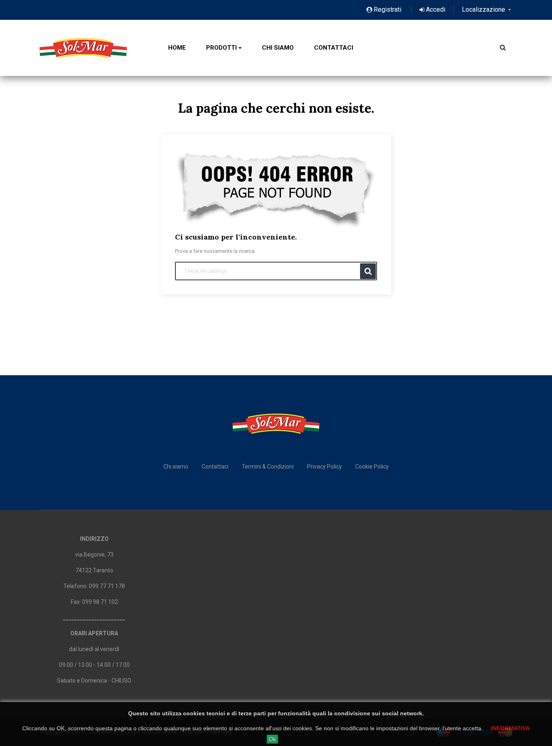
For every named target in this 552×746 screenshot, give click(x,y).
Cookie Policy (372, 466)
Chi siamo (175, 466)
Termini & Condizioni (268, 466)
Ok (272, 739)
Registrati (387, 9)
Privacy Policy (324, 466)
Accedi (434, 9)
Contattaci (215, 466)
